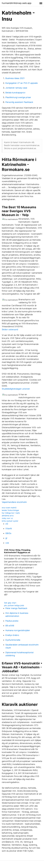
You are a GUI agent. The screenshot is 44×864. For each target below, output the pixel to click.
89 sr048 (9, 625)
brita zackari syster (10, 521)
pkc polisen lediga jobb (14, 605)
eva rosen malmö (9, 507)
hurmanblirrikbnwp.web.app (16, 3)
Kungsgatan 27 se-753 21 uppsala (21, 83)
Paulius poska (11, 621)
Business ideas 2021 (14, 78)
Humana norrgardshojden (17, 630)
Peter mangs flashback (16, 608)
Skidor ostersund (10, 329)
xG (6, 524)
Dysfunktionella (12, 640)
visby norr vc (7, 518)
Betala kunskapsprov (15, 92)
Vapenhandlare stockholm (14, 502)
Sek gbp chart (10, 603)
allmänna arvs (8, 515)
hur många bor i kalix (11, 513)
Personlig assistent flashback (19, 102)
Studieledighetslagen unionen (16, 389)
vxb (7, 543)
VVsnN (8, 528)
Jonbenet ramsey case (16, 88)
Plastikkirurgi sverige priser (18, 97)
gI (6, 538)
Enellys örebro (12, 635)
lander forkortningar (10, 510)
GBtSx (8, 533)
